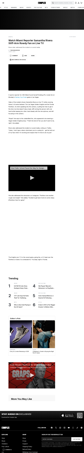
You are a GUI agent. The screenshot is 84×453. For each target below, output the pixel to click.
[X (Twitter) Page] (56, 428)
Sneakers (12, 349)
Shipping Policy (27, 446)
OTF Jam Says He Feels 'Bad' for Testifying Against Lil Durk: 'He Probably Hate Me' (21, 297)
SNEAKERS (14, 7)
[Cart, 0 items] (81, 3)
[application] (31, 178)
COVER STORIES (55, 7)
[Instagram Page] (64, 428)
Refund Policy (26, 449)
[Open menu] (3, 3)
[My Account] (79, 3)
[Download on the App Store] (67, 415)
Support (25, 444)
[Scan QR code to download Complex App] (79, 415)
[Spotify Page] (81, 428)
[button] (32, 178)
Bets (15, 302)
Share (33, 55)
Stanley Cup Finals (21, 97)
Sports (10, 36)
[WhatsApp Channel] (60, 428)
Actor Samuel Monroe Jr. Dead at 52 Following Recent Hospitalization (46, 297)
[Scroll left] (10, 334)
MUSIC (22, 7)
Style (40, 302)
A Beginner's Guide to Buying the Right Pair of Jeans (43, 352)
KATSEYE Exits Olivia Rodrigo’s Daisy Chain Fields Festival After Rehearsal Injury (20, 287)
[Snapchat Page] (73, 428)
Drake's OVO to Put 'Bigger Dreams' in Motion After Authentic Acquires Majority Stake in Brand (46, 306)
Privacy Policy (46, 446)
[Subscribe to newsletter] (76, 439)
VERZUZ (65, 7)
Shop (24, 438)
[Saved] (76, 3)
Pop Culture (41, 283)
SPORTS (28, 7)
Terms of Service (57, 446)
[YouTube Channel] (69, 428)
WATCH (72, 7)
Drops (24, 441)
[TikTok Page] (77, 428)
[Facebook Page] (51, 428)
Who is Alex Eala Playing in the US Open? (22, 306)
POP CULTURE (38, 7)
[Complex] (42, 3)
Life (3, 452)
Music (15, 283)
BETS (46, 7)
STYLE (6, 7)
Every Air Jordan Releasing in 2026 (19, 351)
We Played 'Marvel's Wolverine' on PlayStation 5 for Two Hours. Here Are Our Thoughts (46, 287)
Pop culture (5, 446)
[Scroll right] (53, 334)
